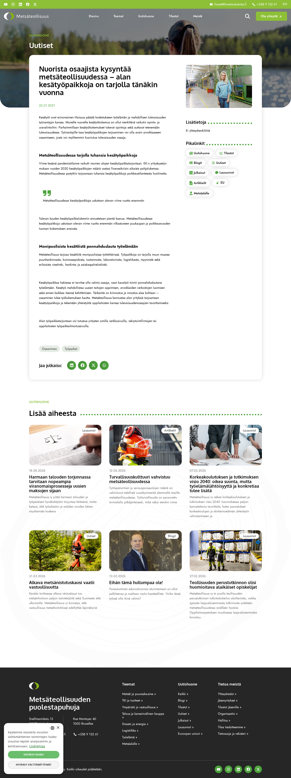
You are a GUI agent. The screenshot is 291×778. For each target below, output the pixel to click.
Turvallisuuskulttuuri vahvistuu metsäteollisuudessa (139, 479)
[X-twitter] (35, 4)
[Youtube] (6, 4)
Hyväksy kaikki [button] (34, 754)
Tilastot (173, 16)
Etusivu (94, 16)
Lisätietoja (37, 746)
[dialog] (33, 748)
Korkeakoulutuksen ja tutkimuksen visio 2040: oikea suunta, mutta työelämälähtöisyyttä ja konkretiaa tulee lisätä (224, 483)
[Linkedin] (20, 4)
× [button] (57, 727)
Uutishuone (146, 16)
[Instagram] (13, 4)
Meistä (197, 16)
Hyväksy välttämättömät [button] (33, 764)
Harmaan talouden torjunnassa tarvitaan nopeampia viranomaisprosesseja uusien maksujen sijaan (60, 483)
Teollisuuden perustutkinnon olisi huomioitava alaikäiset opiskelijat (223, 585)
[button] (71, 365)
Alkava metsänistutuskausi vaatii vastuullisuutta (61, 585)
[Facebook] (27, 4)
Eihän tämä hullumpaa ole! (136, 582)
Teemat (118, 16)
